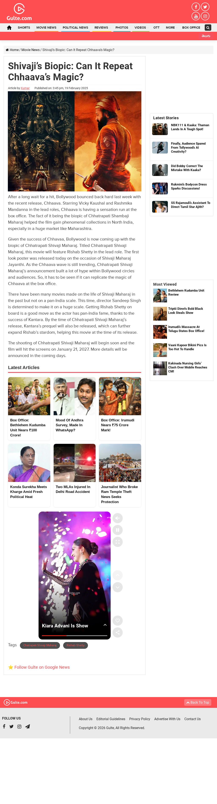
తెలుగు (206, 36)
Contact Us (192, 719)
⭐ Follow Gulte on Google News (39, 667)
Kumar (25, 88)
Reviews (101, 28)
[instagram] (205, 16)
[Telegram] (28, 727)
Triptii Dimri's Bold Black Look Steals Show (185, 311)
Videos (140, 28)
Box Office (191, 28)
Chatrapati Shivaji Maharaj (40, 645)
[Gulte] (19, 11)
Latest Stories (166, 118)
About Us (85, 719)
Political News (75, 28)
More (170, 28)
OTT (156, 28)
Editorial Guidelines (110, 719)
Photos (121, 28)
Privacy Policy (139, 719)
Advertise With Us (167, 719)
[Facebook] (196, 7)
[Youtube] (196, 16)
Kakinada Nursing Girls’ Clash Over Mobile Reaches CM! (187, 367)
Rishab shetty (76, 645)
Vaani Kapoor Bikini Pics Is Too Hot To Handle (187, 347)
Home (9, 27)
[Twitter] (205, 7)
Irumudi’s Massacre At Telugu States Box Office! (186, 329)
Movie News (46, 28)
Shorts (24, 28)
